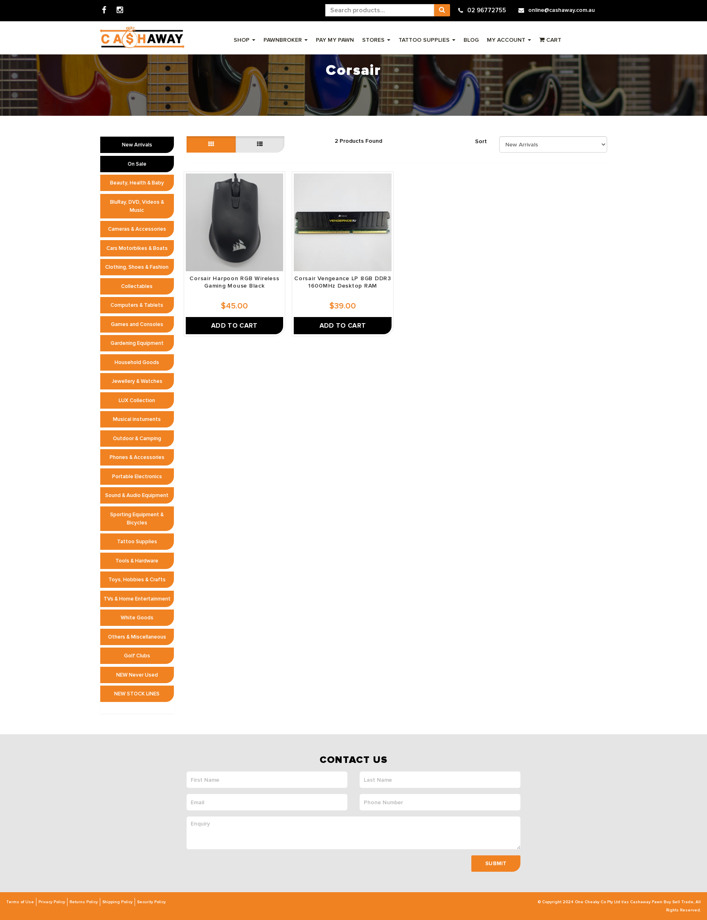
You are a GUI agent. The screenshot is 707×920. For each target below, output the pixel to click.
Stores (374, 39)
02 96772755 (486, 10)
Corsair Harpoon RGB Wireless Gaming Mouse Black (234, 282)
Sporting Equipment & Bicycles (137, 518)
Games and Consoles (137, 324)
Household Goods (137, 362)
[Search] (442, 10)
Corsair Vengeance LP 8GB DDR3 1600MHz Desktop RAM (342, 282)
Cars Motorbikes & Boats (137, 248)
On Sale (137, 164)
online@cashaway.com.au (561, 10)
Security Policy (151, 902)
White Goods (137, 617)
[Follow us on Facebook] (104, 10)
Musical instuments (137, 419)
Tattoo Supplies (425, 39)
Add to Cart (234, 326)
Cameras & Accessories (137, 229)
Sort (481, 141)
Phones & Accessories (137, 457)
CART (553, 39)
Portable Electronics (137, 476)
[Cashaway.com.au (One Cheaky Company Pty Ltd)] (142, 37)
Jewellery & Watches (137, 381)
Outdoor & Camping (137, 438)
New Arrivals (137, 145)
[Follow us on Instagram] (120, 10)
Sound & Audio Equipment (137, 495)
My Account (507, 39)
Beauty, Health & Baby (137, 183)
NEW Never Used (137, 675)
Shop (242, 39)
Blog (471, 39)
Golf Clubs (137, 655)
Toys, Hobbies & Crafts (137, 579)
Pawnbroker (283, 39)
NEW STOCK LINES (137, 694)
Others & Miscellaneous (137, 637)
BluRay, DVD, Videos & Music (137, 206)
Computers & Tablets (136, 305)
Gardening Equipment (137, 343)
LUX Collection (137, 400)
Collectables (137, 286)
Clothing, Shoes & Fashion (137, 267)
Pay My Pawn (335, 39)
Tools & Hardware (136, 561)
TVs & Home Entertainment (137, 599)
